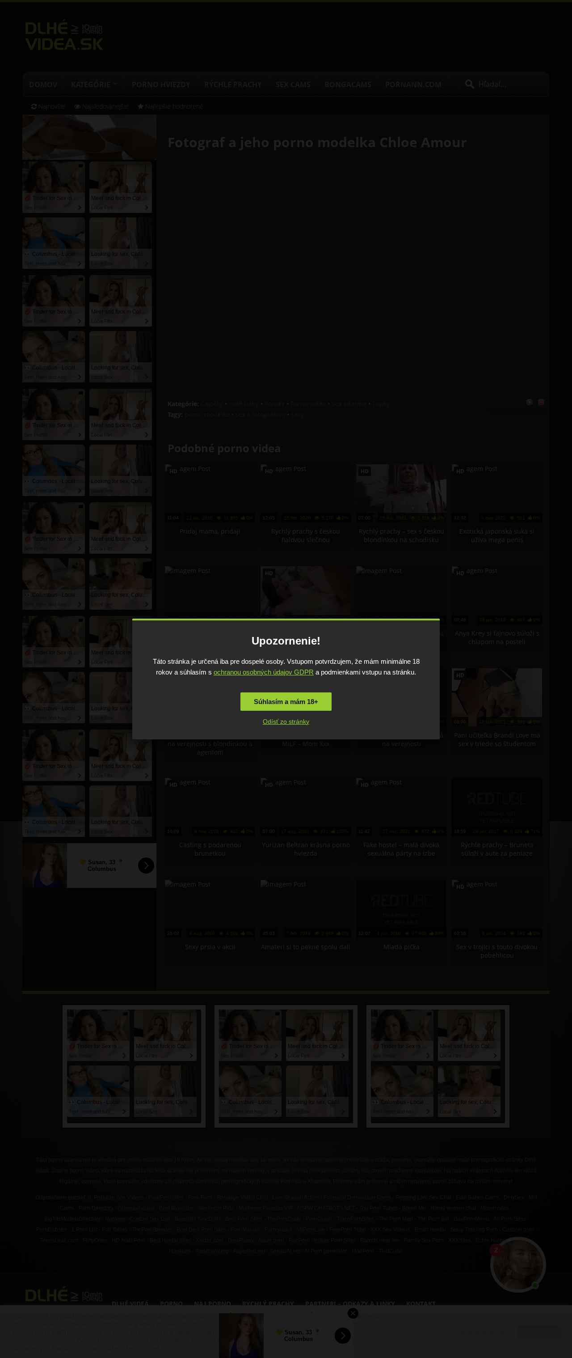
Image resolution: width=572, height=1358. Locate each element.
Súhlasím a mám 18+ (286, 701)
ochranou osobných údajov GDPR (264, 672)
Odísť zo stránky (286, 721)
